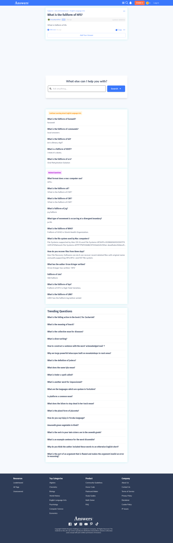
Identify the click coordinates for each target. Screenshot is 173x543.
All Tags (16, 487)
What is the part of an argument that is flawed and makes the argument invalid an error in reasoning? (85, 455)
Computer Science (56, 509)
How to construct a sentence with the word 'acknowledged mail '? (76, 346)
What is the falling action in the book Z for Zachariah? (71, 317)
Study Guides (91, 496)
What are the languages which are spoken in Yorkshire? (71, 389)
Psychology (53, 504)
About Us (125, 483)
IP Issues (125, 509)
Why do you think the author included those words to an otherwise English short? (83, 446)
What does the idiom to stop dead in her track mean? (70, 403)
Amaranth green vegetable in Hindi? (63, 425)
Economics (53, 513)
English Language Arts (77, 11)
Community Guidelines (94, 483)
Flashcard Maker (92, 491)
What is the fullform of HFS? (64, 15)
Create (138, 3)
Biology (52, 491)
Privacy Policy (127, 496)
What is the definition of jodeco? (61, 360)
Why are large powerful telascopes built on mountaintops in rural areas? (79, 353)
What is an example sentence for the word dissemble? (71, 439)
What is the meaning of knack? (60, 324)
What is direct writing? (57, 339)
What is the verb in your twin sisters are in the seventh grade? (74, 432)
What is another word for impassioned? (64, 382)
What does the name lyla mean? (61, 367)
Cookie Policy (127, 504)
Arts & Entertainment (61, 11)
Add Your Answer (86, 35)
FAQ (87, 504)
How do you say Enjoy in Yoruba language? (66, 418)
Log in (156, 3)
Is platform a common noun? (60, 396)
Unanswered (18, 491)
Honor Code (90, 487)
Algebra (52, 483)
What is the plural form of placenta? (63, 410)
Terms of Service (128, 491)
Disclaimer (125, 500)
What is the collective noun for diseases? (65, 331)
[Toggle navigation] (123, 3)
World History (54, 496)
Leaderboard (18, 483)
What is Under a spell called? (60, 375)
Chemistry (53, 487)
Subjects (50, 11)
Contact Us (126, 487)
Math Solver (90, 500)
